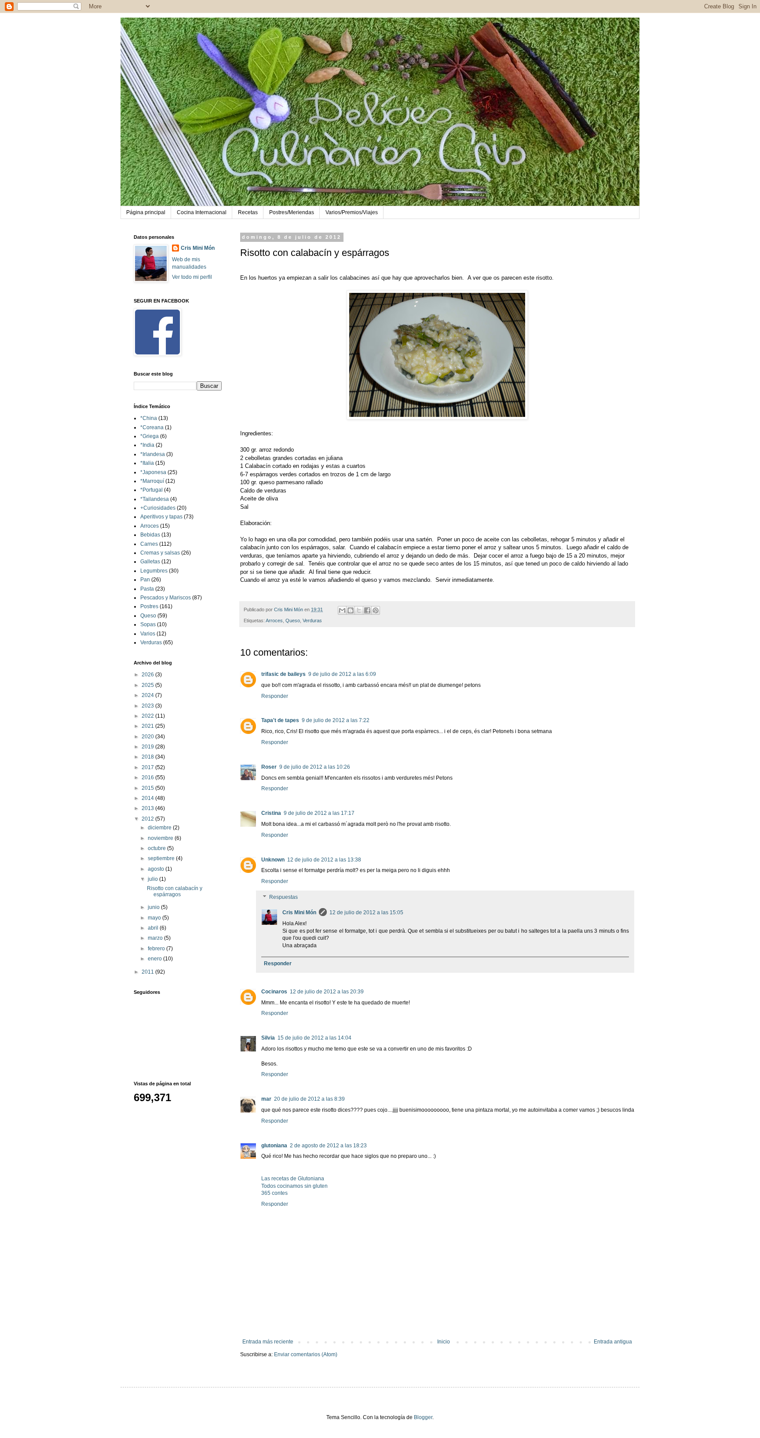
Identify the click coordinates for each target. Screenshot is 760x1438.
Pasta (147, 589)
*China (148, 418)
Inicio (443, 1342)
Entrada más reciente (267, 1342)
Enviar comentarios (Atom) (305, 1354)
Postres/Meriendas (291, 212)
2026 (148, 675)
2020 (148, 737)
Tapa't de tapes (280, 720)
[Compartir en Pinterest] (375, 610)
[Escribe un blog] (350, 610)
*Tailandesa (154, 499)
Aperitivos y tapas (161, 517)
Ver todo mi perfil (192, 277)
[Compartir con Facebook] (367, 610)
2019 (148, 747)
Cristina (271, 813)
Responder (274, 696)
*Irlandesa (152, 454)
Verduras (312, 620)
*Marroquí (152, 481)
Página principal (145, 212)
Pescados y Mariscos (165, 598)
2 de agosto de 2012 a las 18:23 (328, 1145)
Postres (149, 606)
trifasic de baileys (283, 674)
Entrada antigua (613, 1342)
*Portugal (151, 490)
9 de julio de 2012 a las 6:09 (342, 674)
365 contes (274, 1193)
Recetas (248, 212)
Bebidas (150, 535)
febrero (157, 948)
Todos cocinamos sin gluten (294, 1186)
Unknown (273, 860)
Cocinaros (274, 992)
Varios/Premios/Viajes (351, 212)
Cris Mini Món (299, 912)
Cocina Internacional (202, 212)
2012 (148, 819)
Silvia (268, 1038)
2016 (148, 777)
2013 (148, 808)
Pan (145, 580)
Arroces (274, 620)
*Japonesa (153, 472)
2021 (148, 726)
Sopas (148, 624)
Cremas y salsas (160, 553)
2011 (148, 972)
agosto (156, 869)
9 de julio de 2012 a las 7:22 (335, 720)
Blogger (423, 1417)
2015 (148, 788)
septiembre (162, 858)
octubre (157, 848)
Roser (269, 767)
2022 (148, 716)
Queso (292, 620)
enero (155, 959)
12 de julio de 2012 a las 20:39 (327, 992)
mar (266, 1099)
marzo (156, 938)
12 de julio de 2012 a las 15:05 (366, 912)
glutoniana (274, 1145)
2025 (148, 685)
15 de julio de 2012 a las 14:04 (314, 1038)
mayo (155, 918)
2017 (148, 767)
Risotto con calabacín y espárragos (174, 891)
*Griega (149, 436)
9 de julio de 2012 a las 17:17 (319, 813)
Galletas (150, 561)
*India (147, 445)
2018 (148, 757)
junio (154, 907)
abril (154, 928)
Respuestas (283, 897)
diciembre (160, 828)
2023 (148, 706)
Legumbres (154, 571)
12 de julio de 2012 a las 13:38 (324, 860)
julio (153, 879)
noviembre (161, 838)
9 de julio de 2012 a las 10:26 (314, 767)
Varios (147, 634)
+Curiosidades (157, 508)
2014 (148, 798)
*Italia (147, 463)
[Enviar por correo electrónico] (342, 610)
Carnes (149, 544)
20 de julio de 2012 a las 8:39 (309, 1099)
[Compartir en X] (358, 610)
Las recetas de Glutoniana (292, 1178)
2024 (148, 695)
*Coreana (152, 427)
